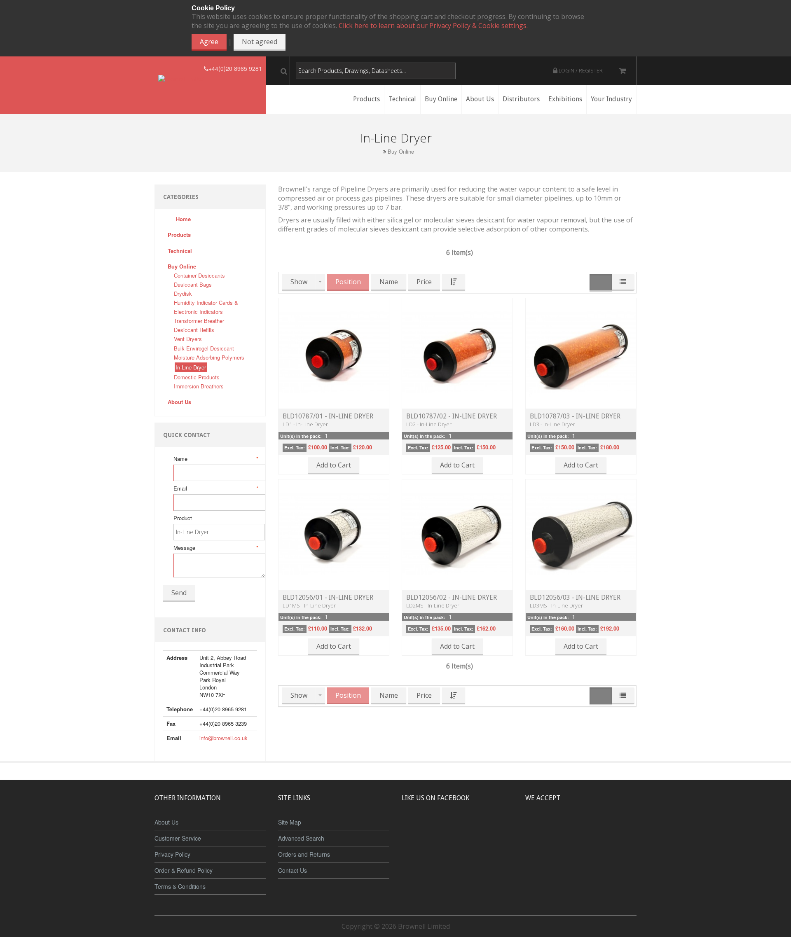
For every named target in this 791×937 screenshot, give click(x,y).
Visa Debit (619, 828)
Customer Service (177, 838)
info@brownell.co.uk (223, 738)
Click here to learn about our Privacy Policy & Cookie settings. (433, 25)
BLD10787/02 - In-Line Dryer (451, 416)
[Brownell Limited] (181, 68)
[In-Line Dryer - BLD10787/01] (333, 353)
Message (215, 547)
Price (424, 281)
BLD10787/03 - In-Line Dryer (575, 416)
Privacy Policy (172, 854)
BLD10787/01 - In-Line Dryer (328, 416)
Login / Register (580, 70)
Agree (209, 41)
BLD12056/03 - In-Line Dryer (575, 597)
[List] (622, 282)
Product (182, 518)
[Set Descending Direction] (453, 282)
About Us (166, 822)
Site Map (289, 822)
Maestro (592, 828)
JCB (567, 828)
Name (215, 459)
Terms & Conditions (180, 886)
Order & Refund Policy (183, 870)
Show (298, 281)
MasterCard (543, 828)
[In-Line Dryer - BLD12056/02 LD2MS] (457, 534)
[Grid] (601, 283)
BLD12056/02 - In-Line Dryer (451, 597)
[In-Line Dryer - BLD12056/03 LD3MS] (581, 534)
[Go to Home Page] (378, 151)
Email (215, 488)
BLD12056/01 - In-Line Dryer (328, 597)
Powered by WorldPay (581, 850)
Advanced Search (301, 838)
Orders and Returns (304, 854)
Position (348, 281)
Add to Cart (333, 465)
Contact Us (292, 870)
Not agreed (259, 41)
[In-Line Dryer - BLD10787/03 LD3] (581, 353)
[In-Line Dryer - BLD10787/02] (457, 353)
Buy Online (401, 151)
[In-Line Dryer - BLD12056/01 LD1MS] (333, 534)
